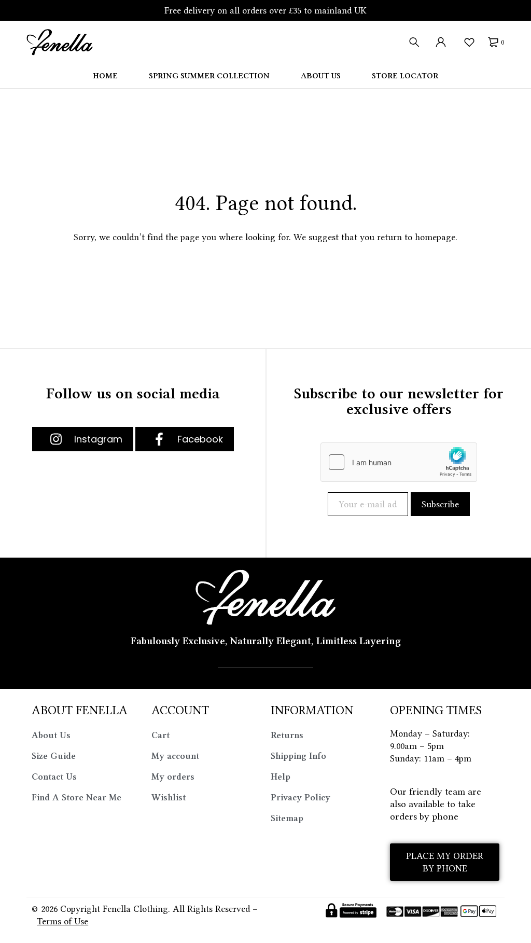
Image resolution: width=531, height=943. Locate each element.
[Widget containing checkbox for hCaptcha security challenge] (398, 462)
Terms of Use (62, 921)
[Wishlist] (469, 42)
